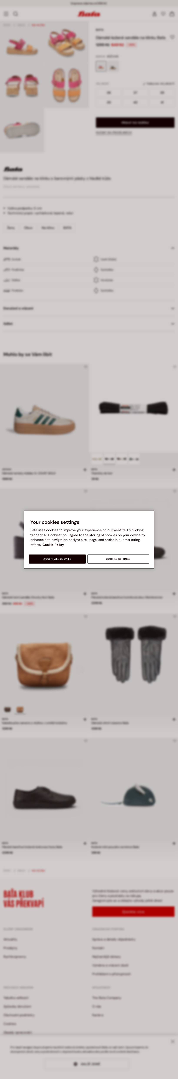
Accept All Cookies (57, 559)
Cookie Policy (53, 544)
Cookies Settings (118, 559)
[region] (89, 539)
